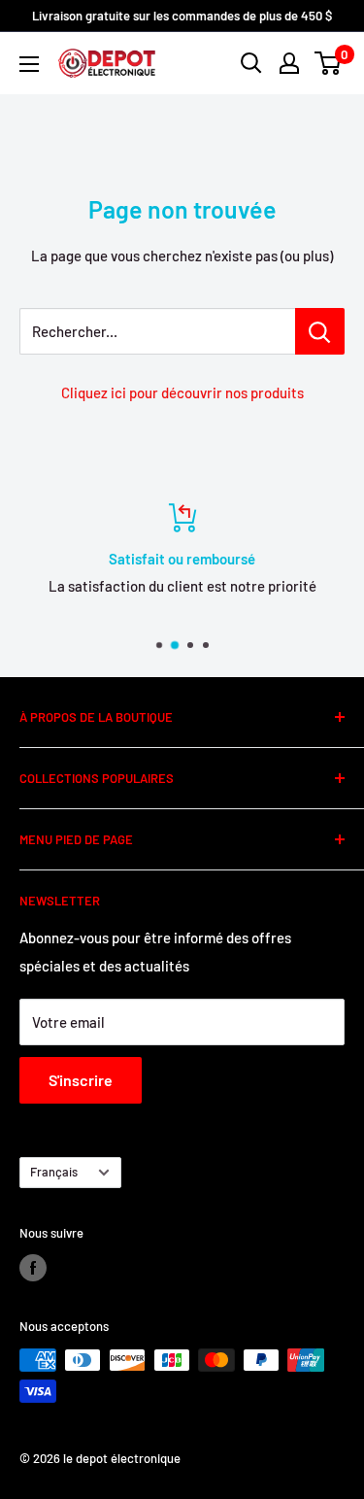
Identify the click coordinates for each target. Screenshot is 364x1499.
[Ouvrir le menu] (29, 64)
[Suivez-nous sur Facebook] (33, 1267)
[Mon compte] (289, 63)
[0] (328, 63)
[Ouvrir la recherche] (251, 63)
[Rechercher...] (320, 331)
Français (54, 1171)
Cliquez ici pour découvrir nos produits (182, 392)
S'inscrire (81, 1080)
